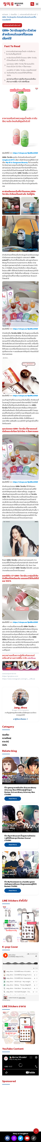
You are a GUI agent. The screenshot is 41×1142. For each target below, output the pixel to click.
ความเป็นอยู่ (6, 738)
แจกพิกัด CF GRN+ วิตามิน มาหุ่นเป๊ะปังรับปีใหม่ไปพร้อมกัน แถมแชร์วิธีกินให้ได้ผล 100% (21, 73)
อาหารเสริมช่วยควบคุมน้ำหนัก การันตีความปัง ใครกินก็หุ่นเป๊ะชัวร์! (20, 52)
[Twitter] (20, 1138)
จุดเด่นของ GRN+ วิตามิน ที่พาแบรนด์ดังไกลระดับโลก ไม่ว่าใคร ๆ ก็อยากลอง (20, 65)
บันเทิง (4, 744)
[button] (32, 4)
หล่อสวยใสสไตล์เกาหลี (28, 14)
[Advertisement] (20, 1106)
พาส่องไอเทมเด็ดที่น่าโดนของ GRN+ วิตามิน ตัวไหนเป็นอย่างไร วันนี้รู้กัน (22, 59)
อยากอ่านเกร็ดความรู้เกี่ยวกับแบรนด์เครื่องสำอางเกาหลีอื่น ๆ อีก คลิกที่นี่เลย (21, 80)
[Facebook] (7, 1138)
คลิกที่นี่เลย (31, 658)
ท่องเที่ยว (5, 734)
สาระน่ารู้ (5, 741)
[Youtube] (27, 1138)
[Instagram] (14, 1138)
